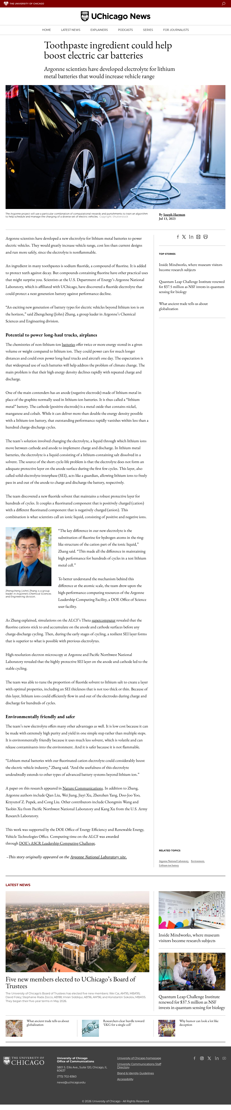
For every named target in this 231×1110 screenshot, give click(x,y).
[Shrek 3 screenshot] (166, 1028)
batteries (68, 344)
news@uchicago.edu (71, 1082)
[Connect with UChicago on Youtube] (224, 1059)
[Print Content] (205, 237)
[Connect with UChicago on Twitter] (209, 1059)
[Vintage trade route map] (14, 1028)
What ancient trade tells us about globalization (183, 306)
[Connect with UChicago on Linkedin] (216, 1059)
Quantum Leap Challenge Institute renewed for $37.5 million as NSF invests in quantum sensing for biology (192, 286)
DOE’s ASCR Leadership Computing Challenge (57, 843)
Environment (198, 861)
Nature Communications (83, 788)
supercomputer (104, 620)
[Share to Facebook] (178, 237)
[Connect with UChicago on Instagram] (202, 1059)
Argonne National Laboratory (174, 861)
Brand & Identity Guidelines (135, 1073)
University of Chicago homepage (139, 1058)
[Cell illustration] (90, 1028)
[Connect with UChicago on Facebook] (195, 1059)
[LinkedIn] (191, 237)
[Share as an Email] (198, 237)
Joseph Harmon (174, 214)
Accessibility (125, 1079)
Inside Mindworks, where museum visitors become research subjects (190, 267)
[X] (184, 237)
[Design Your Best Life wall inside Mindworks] (192, 910)
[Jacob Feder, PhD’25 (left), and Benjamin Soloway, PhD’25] (192, 971)
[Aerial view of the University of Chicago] (77, 931)
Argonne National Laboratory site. (98, 857)
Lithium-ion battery (169, 865)
